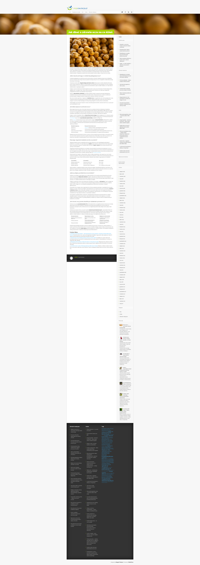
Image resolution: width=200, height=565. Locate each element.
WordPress (130, 562)
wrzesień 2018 (122, 274)
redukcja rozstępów (105, 462)
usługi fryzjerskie (105, 475)
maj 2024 (121, 214)
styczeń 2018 (122, 284)
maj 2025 (121, 205)
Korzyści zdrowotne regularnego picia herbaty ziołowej (76, 436)
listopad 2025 (122, 193)
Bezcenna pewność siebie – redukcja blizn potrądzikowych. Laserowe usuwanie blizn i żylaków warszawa (92, 456)
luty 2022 (121, 260)
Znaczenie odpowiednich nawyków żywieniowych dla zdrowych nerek (125, 104)
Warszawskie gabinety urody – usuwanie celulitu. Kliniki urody (125, 116)
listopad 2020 (122, 267)
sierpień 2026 (122, 171)
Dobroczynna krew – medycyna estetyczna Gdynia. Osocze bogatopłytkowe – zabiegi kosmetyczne (92, 464)
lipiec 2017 (122, 298)
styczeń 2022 (122, 262)
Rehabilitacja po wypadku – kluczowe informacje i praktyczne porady (125, 55)
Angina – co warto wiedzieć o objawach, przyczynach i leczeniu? (125, 65)
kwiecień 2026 (122, 181)
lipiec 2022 (122, 248)
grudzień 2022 (122, 236)
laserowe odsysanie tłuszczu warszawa (107, 442)
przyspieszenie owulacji (109, 460)
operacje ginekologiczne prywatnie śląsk (107, 452)
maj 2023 (121, 224)
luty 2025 (121, 212)
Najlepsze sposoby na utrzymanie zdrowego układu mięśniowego (76, 431)
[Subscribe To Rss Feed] (128, 12)
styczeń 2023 (122, 233)
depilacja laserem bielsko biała (106, 429)
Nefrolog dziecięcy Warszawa (107, 448)
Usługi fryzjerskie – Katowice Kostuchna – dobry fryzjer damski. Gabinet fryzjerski (125, 121)
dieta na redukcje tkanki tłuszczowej (107, 433)
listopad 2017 (122, 289)
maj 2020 (121, 269)
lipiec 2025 (122, 200)
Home (70, 12)
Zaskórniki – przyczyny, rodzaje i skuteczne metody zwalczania (125, 46)
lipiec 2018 (122, 279)
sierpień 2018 (122, 277)
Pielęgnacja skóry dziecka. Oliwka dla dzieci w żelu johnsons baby (85, 241)
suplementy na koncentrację (106, 469)
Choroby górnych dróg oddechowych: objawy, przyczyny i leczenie (75, 447)
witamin (74, 119)
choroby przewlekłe (97, 152)
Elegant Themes (119, 562)
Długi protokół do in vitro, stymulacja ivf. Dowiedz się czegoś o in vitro (125, 98)
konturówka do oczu (107, 439)
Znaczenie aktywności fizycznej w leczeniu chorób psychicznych (76, 442)
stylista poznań (110, 467)
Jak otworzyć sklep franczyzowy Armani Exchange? (91, 487)
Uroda (86, 12)
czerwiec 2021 (122, 265)
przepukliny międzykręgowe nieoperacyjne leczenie (108, 460)
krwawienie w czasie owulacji (107, 440)
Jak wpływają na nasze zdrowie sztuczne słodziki (124, 355)
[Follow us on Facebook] (125, 12)
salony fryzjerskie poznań (106, 464)
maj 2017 (121, 303)
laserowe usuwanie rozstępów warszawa (107, 443)
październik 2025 (123, 195)
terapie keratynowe (106, 471)
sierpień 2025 (122, 198)
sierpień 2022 (122, 245)
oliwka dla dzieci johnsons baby (108, 448)
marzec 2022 (122, 257)
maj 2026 (121, 178)
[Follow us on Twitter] (122, 12)
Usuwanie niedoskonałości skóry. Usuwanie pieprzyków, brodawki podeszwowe (92, 498)
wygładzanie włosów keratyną (107, 479)
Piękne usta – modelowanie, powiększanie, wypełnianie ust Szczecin (92, 471)
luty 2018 (121, 281)
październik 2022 (123, 241)
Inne (82, 12)
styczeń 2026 (122, 188)
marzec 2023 (122, 229)
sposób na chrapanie (105, 466)
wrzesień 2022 (122, 243)
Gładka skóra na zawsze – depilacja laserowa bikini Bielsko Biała (125, 127)
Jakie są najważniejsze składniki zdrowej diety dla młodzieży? (76, 453)
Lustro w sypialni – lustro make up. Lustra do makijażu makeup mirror (92, 535)
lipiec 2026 (122, 174)
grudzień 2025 (122, 190)
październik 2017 (123, 291)
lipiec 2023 (122, 219)
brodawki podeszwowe (107, 428)
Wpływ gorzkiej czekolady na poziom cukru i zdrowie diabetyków (125, 60)
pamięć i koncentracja (110, 458)
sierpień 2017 (122, 296)
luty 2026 (121, 186)
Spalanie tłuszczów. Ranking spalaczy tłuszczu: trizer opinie (83, 237)
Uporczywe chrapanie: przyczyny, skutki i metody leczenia (76, 469)
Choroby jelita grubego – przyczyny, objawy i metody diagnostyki (76, 474)
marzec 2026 (122, 183)
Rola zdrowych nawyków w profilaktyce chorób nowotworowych (76, 504)
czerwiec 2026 (122, 176)
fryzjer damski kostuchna (107, 436)
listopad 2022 (122, 238)
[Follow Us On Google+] (131, 12)
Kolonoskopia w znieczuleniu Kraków (107, 438)
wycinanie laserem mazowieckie (107, 477)
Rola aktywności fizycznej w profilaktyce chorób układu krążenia (76, 525)
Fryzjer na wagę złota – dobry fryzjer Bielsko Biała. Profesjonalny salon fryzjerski (92, 449)
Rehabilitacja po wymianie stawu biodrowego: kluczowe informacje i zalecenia (125, 76)
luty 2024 (121, 217)
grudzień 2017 (122, 286)
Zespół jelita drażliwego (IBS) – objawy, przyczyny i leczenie (76, 498)
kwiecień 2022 (122, 255)
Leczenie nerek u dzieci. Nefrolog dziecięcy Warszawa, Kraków (84, 245)
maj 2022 (121, 253)
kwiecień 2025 (122, 207)
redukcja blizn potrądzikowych (107, 461)
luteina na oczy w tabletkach (107, 446)
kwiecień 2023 (122, 226)
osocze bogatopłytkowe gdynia (107, 456)
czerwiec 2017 (122, 301)
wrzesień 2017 (122, 293)
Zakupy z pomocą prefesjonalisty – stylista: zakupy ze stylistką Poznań (92, 509)
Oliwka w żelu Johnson (106, 450)
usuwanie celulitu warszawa (108, 473)
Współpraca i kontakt (76, 12)
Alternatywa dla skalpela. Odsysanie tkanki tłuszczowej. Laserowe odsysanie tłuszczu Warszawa (91, 528)
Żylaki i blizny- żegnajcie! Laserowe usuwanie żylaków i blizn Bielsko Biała (125, 142)
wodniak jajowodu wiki (106, 476)
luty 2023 (121, 231)
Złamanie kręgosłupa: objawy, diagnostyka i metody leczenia (76, 459)
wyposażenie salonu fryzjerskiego (106, 481)
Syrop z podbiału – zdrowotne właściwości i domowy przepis (75, 514)
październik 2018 (123, 272)
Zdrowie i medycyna (92, 12)
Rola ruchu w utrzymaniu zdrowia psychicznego (125, 326)
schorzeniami (72, 117)
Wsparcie (86, 127)
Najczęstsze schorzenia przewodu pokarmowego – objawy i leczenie (76, 519)
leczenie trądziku (106, 445)
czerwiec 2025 (122, 202)
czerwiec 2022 (122, 250)
